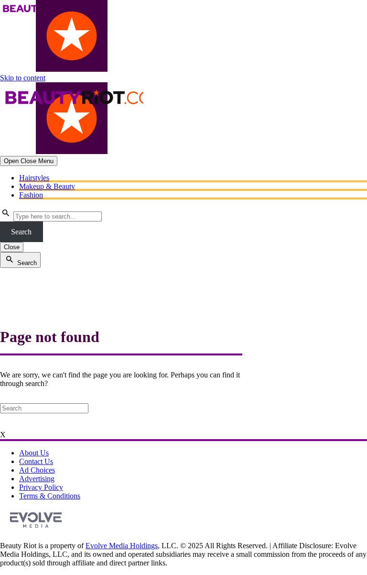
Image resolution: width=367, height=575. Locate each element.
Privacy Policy (41, 487)
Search (21, 232)
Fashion (31, 195)
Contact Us (36, 461)
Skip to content (22, 78)
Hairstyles (34, 178)
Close (12, 247)
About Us (34, 453)
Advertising (36, 479)
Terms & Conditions (49, 496)
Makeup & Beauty (47, 186)
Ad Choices (37, 470)
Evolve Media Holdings (122, 546)
